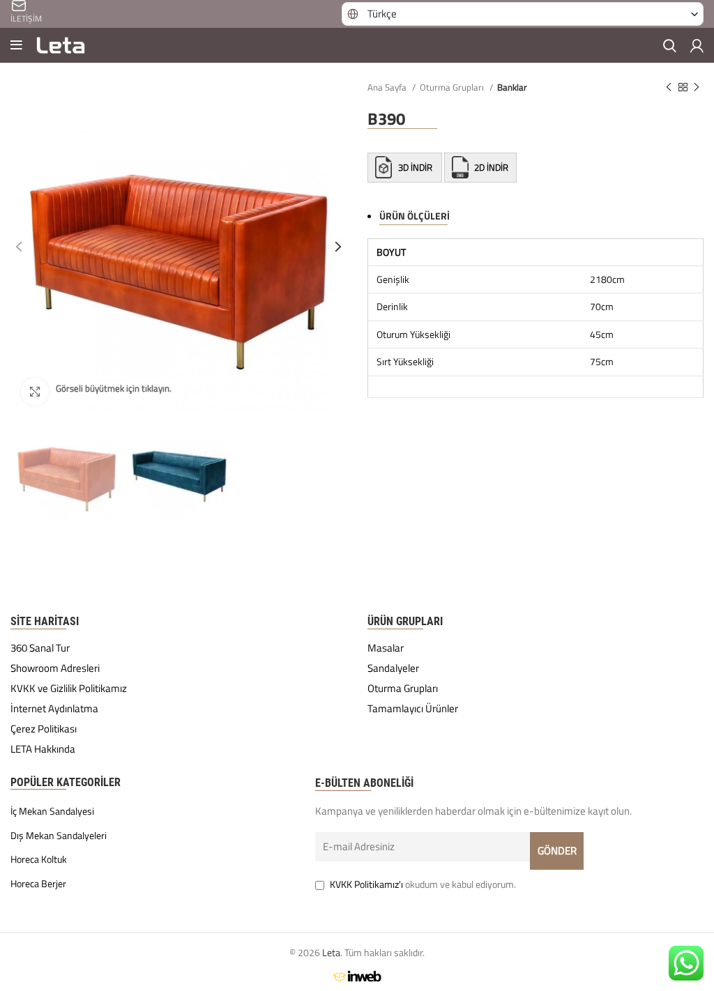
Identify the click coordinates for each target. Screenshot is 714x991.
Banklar (512, 87)
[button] (523, 14)
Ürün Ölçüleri (414, 215)
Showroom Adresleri (55, 668)
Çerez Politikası (43, 729)
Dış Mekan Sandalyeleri (58, 836)
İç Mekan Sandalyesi (52, 811)
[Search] (669, 45)
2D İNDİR (490, 167)
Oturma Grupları (453, 87)
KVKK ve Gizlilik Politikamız (68, 688)
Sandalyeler (393, 668)
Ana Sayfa (388, 87)
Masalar (385, 648)
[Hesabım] (697, 45)
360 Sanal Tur (40, 648)
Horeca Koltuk (38, 859)
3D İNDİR (415, 167)
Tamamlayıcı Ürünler (412, 709)
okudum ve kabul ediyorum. (423, 884)
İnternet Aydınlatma (54, 709)
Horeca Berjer (38, 884)
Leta (331, 952)
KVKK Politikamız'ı (366, 884)
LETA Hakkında (42, 749)
